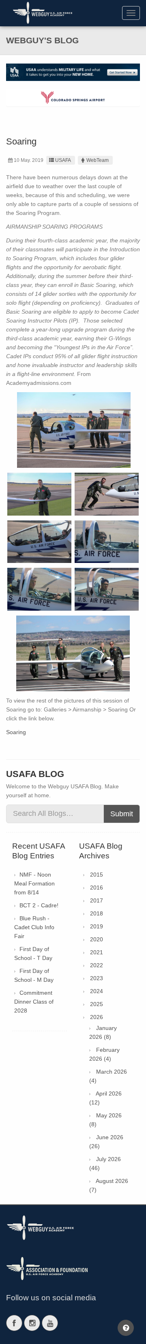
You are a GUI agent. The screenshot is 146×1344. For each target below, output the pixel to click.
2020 (96, 939)
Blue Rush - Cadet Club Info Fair (34, 927)
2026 (96, 1017)
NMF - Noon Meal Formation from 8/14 (34, 883)
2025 (96, 1004)
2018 (96, 913)
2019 (96, 926)
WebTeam (97, 160)
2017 (96, 900)
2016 (96, 887)
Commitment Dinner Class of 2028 (34, 1001)
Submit (121, 814)
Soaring (16, 732)
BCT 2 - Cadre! (38, 905)
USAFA (63, 160)
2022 (96, 965)
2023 (96, 978)
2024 (96, 991)
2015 (96, 874)
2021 (96, 952)
